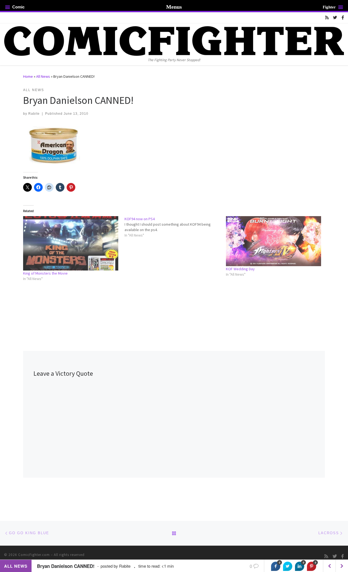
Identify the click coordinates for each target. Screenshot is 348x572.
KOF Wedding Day (240, 268)
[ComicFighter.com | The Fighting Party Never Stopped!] (174, 40)
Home (28, 76)
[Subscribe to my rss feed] (327, 17)
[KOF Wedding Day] (274, 241)
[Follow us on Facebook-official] (342, 17)
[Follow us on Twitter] (335, 17)
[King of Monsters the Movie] (71, 243)
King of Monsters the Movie (45, 273)
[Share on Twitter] (287, 566)
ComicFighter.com (34, 554)
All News (43, 76)
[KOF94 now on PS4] (175, 227)
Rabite (34, 114)
